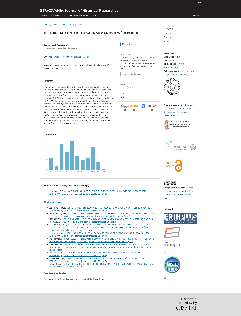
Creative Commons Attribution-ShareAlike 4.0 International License (178, 195)
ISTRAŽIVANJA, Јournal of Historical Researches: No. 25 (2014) (78, 235)
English (167, 33)
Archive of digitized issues (76, 15)
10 (60, 272)
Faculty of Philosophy (178, 74)
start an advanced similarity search (73, 279)
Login (199, 2)
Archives (55, 15)
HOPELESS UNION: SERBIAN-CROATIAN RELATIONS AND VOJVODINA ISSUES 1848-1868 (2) (108, 208)
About (96, 15)
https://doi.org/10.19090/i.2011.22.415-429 (69, 57)
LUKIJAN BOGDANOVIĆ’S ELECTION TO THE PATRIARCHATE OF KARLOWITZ (98, 264)
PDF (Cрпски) (130, 44)
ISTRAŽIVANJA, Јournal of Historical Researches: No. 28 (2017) (87, 222)
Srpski (166, 41)
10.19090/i (173, 67)
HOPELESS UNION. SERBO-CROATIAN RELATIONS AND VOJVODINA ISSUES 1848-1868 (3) (107, 233)
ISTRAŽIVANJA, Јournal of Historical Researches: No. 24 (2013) (78, 210)
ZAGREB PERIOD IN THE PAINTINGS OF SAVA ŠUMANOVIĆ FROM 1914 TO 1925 (110, 191)
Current (43, 15)
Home (46, 24)
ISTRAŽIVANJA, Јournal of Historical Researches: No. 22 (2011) (78, 255)
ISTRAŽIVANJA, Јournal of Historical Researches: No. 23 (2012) (78, 194)
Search (195, 15)
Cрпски (167, 37)
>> (64, 272)
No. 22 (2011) (68, 24)
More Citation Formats (131, 74)
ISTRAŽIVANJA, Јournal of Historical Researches (79, 10)
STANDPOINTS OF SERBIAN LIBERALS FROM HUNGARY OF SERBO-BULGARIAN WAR (103, 252)
